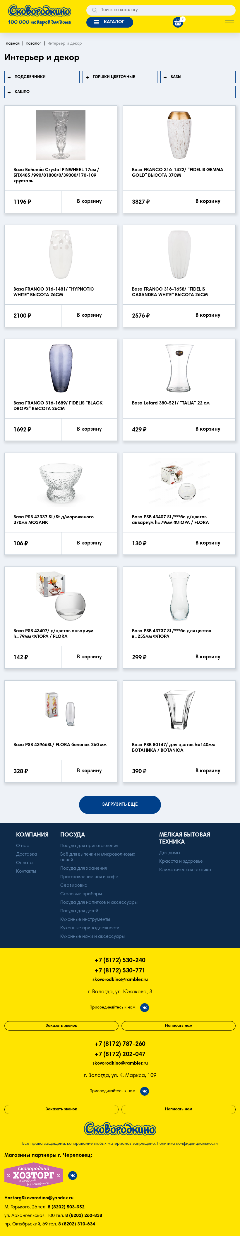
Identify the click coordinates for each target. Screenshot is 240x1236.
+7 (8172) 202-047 (120, 1055)
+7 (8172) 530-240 (120, 961)
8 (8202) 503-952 (66, 1207)
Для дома (169, 853)
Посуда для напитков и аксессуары (99, 902)
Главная (12, 44)
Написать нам (178, 1026)
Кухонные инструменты (85, 919)
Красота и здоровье (181, 861)
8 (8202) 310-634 (76, 1224)
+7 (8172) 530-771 (120, 971)
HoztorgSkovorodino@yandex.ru (38, 1198)
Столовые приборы (81, 894)
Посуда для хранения (83, 868)
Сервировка (74, 885)
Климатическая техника (185, 870)
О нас (22, 846)
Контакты (26, 871)
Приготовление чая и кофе (89, 877)
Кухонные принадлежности (89, 928)
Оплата (24, 863)
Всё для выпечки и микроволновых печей (97, 857)
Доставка (26, 854)
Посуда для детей (79, 911)
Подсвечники (30, 77)
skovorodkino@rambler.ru (120, 979)
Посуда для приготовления (89, 846)
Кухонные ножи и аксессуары (92, 936)
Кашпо (22, 92)
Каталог (33, 44)
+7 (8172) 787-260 (120, 1044)
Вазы (176, 77)
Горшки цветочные (114, 77)
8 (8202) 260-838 (83, 1215)
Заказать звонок (61, 1026)
